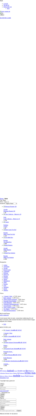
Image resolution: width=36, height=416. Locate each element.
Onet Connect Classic (9, 307)
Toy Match (6, 309)
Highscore (22, 373)
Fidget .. (5, 345)
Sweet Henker (7, 306)
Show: (2, 202)
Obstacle (23, 376)
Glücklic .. (6, 364)
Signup (2, 407)
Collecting (2, 373)
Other (5, 282)
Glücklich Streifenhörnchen (11, 304)
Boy (27, 371)
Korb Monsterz (7, 302)
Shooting (5, 287)
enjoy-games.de (4, 315)
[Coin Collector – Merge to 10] (12, 214)
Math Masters (7, 250)
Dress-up (7, 373)
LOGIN (5, 3)
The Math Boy (7, 242)
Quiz (4, 217)
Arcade (5, 209)
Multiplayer (6, 281)
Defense (5, 273)
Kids (34, 373)
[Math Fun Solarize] (9, 253)
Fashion (15, 373)
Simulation (3, 377)
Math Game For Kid (9, 234)
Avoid (23, 370)
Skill (7, 377)
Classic (5, 226)
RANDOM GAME (5, 18)
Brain (30, 370)
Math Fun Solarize (8, 257)
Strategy (5, 290)
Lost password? (4, 391)
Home (2, 198)
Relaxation (31, 376)
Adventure (6, 266)
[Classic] (6, 222)
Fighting (5, 225)
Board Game (7, 270)
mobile (16, 375)
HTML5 (28, 373)
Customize (6, 271)
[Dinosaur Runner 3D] (10, 206)
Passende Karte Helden (9, 301)
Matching (11, 376)
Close (2, 384)
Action (5, 265)
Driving (5, 276)
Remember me (6, 392)
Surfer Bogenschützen (9, 310)
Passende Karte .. (8, 351)
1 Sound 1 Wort (7, 296)
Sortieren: (2, 203)
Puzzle (27, 376)
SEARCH (6, 5)
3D (1, 371)
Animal (15, 370)
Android (10, 370)
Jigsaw (5, 279)
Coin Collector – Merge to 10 (11, 219)
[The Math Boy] (8, 237)
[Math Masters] (7, 245)
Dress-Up (6, 274)
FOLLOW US (7, 7)
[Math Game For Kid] (9, 229)
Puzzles (5, 232)
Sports (5, 289)
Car (33, 370)
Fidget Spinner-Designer (10, 299)
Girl (18, 373)
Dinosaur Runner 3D (9, 211)
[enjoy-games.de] (5, 11)
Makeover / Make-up (4, 376)
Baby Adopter (7, 298)
